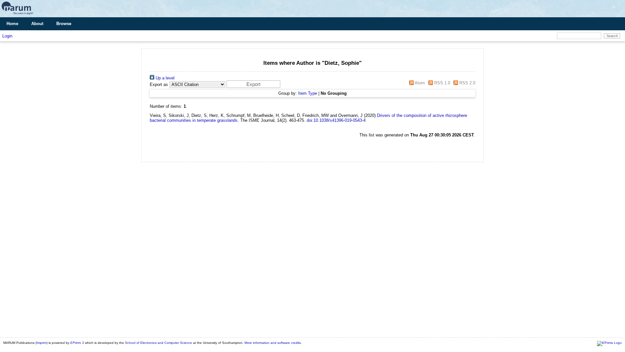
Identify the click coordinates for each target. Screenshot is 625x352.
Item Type (307, 93)
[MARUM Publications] (17, 14)
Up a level (164, 78)
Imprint (41, 343)
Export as (159, 84)
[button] (253, 84)
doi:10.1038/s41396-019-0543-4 (336, 120)
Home (12, 23)
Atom (419, 82)
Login (7, 36)
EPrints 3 (77, 343)
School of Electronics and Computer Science (158, 343)
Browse (63, 23)
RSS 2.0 (466, 82)
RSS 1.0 (441, 82)
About (37, 23)
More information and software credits (272, 343)
